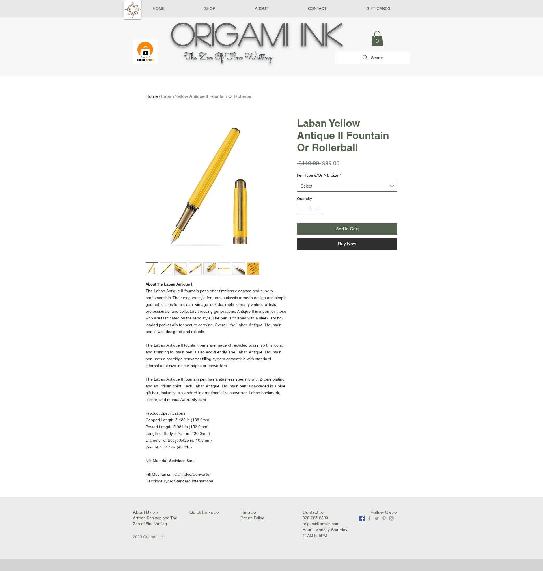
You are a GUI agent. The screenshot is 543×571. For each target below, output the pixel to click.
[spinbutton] (310, 209)
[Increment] (318, 209)
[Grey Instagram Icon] (391, 518)
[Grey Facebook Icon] (369, 518)
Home (152, 96)
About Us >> (145, 512)
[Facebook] (362, 518)
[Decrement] (301, 209)
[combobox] (347, 186)
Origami (230, 33)
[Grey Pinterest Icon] (384, 518)
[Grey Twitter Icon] (377, 518)
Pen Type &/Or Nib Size (319, 175)
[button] (209, 8)
